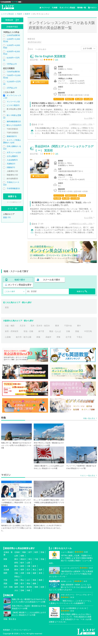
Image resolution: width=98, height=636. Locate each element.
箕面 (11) (7, 217)
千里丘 (79, 337)
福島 (22, 556)
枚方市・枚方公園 (23, 337)
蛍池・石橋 (28, 331)
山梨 (28, 562)
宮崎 (22, 590)
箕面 (7, 307)
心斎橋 (8, 337)
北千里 (68, 337)
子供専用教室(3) (13, 188)
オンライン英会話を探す (20, 284)
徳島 (34, 583)
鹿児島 (29, 587)
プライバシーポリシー (22, 630)
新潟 (16, 569)
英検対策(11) (12, 136)
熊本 (22, 587)
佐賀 (42, 587)
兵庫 (22, 573)
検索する (12, 196)
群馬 (16, 562)
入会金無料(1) (12, 160)
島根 (40, 580)
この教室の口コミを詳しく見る (81, 124)
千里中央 (68, 325)
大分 (16, 590)
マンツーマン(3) (13, 101)
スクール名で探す (51, 279)
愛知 (16, 566)
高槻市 (48, 337)
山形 (16, 556)
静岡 (22, 566)
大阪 (16, 573)
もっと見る (88, 118)
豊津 (57, 325)
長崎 (36, 587)
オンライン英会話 (68, 7)
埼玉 (30, 559)
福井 (40, 569)
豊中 (79, 325)
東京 (16, 559)
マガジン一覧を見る (87, 475)
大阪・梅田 (9, 325)
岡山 (22, 580)
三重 (28, 566)
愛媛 (16, 583)
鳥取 (34, 580)
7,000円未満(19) (13, 71)
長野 (22, 569)
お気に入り (40, 82)
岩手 (30, 552)
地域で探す (19, 279)
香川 (22, 583)
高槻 (77, 331)
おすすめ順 (87, 48)
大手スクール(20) (14, 152)
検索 (55, 7)
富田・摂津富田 (11, 331)
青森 (24, 552)
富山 (34, 569)
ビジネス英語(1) (13, 105)
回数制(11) (11, 167)
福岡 (16, 587)
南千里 (41, 331)
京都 (28, 573)
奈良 (40, 573)
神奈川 (23, 559)
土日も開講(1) (12, 156)
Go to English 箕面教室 (50, 56)
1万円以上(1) (12, 64)
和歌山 (17, 576)
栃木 (22, 562)
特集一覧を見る (89, 418)
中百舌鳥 (88, 331)
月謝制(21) (11, 164)
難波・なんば (55, 331)
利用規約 (6, 630)
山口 (28, 580)
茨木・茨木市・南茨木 (40, 325)
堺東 (58, 337)
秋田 (36, 552)
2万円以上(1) (12, 88)
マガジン (93, 7)
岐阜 (34, 566)
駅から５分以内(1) (14, 125)
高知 (28, 583)
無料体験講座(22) (14, 121)
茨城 (42, 559)
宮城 (42, 552)
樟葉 (38, 337)
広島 (16, 580)
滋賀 (34, 573)
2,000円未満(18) (13, 35)
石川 (28, 569)
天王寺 (22, 325)
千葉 (36, 559)
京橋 (68, 331)
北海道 (17, 552)
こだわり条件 (9, 291)
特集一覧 (82, 7)
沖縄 (28, 590)
